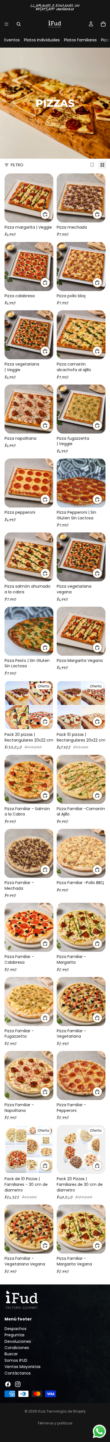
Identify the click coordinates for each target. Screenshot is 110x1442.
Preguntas (15, 1335)
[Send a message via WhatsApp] (99, 1431)
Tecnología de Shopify (66, 1411)
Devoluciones (18, 1341)
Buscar (11, 1354)
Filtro (17, 165)
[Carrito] (103, 24)
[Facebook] (8, 1384)
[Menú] (6, 24)
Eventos (12, 40)
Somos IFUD (16, 1360)
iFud (41, 1411)
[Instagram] (17, 1384)
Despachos (16, 1328)
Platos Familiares (80, 40)
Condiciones (17, 1347)
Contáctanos (18, 1373)
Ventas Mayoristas (23, 1366)
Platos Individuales (42, 40)
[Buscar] (18, 24)
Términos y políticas (55, 1423)
